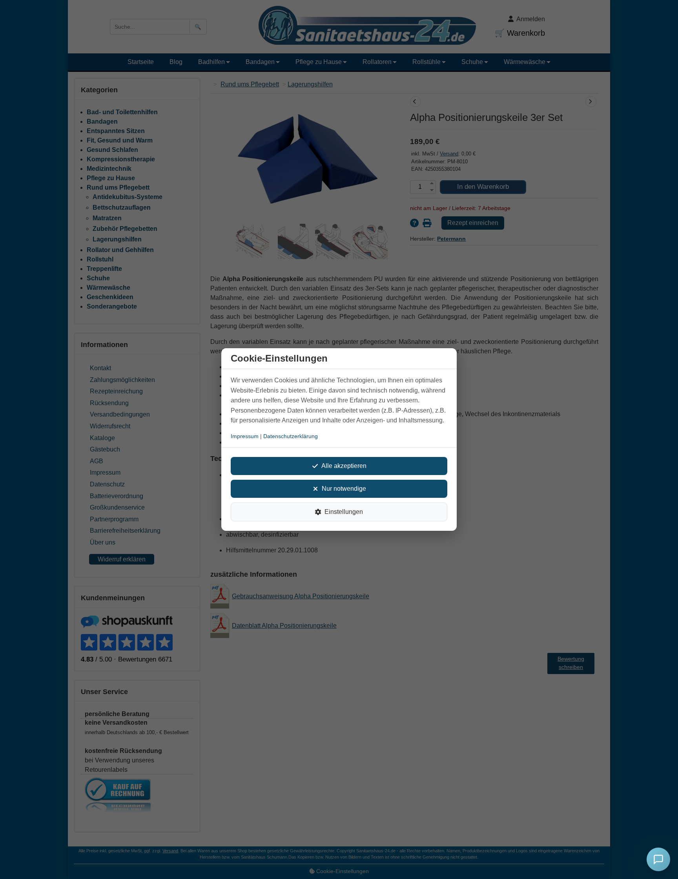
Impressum (245, 436)
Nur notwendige (344, 488)
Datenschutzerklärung (290, 436)
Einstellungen (343, 511)
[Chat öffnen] (658, 859)
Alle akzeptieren (343, 465)
